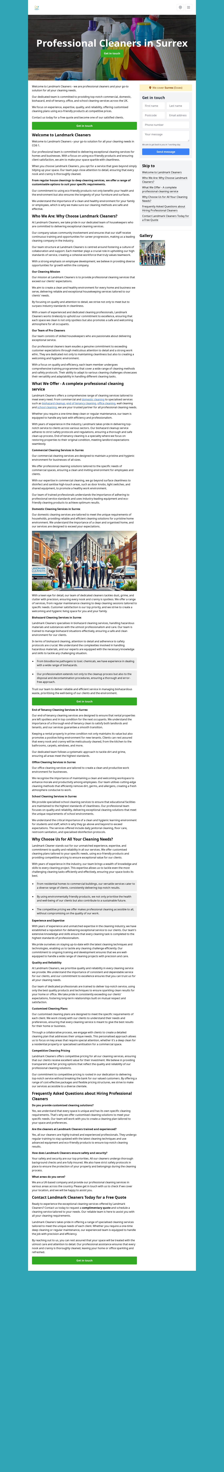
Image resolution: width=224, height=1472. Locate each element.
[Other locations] (180, 7)
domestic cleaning (93, 399)
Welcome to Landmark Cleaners (162, 172)
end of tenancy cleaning (81, 403)
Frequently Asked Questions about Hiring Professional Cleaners (163, 208)
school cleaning (47, 407)
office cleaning (106, 403)
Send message (166, 152)
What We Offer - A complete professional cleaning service (160, 189)
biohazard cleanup (53, 403)
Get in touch (112, 53)
